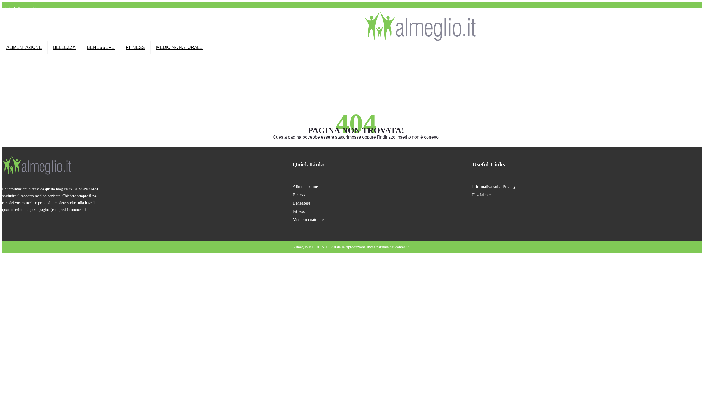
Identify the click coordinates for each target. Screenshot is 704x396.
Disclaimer (481, 195)
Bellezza (64, 47)
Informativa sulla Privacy (494, 186)
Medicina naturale (179, 47)
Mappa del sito (332, 15)
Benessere (101, 47)
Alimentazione (24, 47)
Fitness (135, 47)
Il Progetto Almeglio (306, 15)
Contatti (351, 15)
